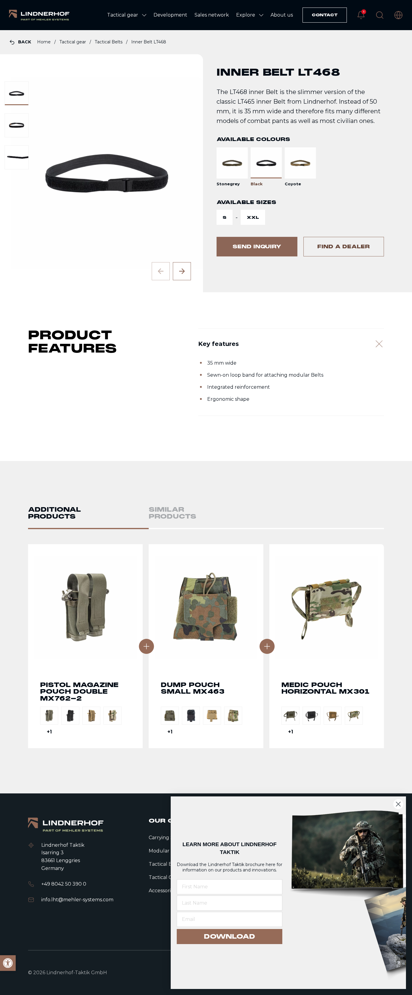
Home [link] (44, 42)
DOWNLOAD (229, 936)
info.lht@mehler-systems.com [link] (77, 899)
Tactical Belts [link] (109, 42)
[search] (379, 15)
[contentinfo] (206, 161)
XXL (253, 217)
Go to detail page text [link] (85, 646)
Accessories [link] (162, 890)
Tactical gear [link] (73, 42)
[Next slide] (182, 271)
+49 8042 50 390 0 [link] (63, 884)
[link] (39, 15)
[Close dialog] (398, 804)
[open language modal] (398, 15)
